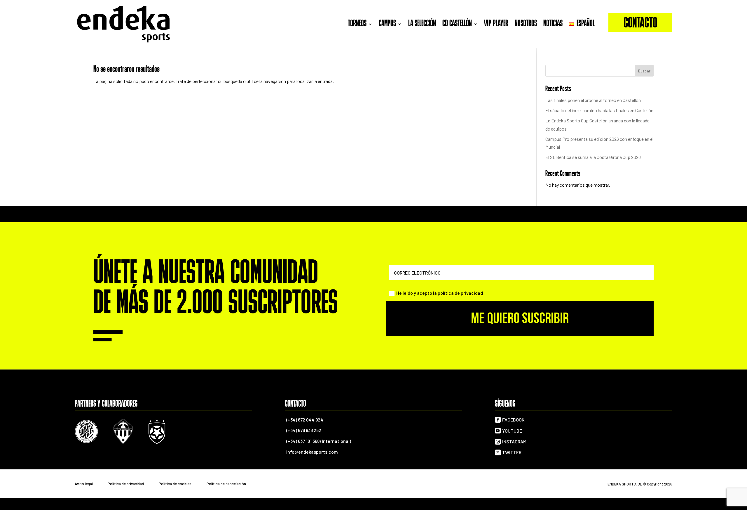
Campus (387, 24)
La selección (422, 24)
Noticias (553, 24)
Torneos (357, 24)
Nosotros (526, 24)
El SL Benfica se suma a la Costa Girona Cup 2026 (593, 157)
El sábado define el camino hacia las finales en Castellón (599, 110)
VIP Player (496, 24)
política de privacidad (460, 293)
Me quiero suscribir (520, 318)
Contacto (640, 23)
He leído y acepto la (439, 293)
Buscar (644, 70)
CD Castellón (457, 24)
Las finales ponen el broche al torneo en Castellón (593, 100)
